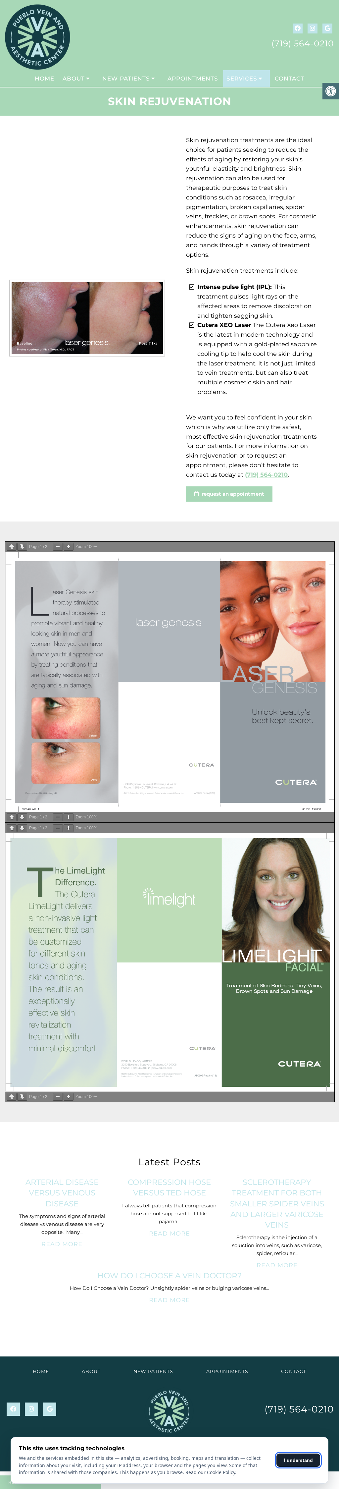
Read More (61, 1244)
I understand (298, 1460)
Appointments (193, 78)
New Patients (126, 78)
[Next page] (22, 547)
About (74, 78)
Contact (289, 78)
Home (44, 78)
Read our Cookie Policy (210, 1472)
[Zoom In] (68, 547)
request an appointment (232, 494)
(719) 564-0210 (302, 43)
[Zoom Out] (58, 547)
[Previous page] (12, 547)
